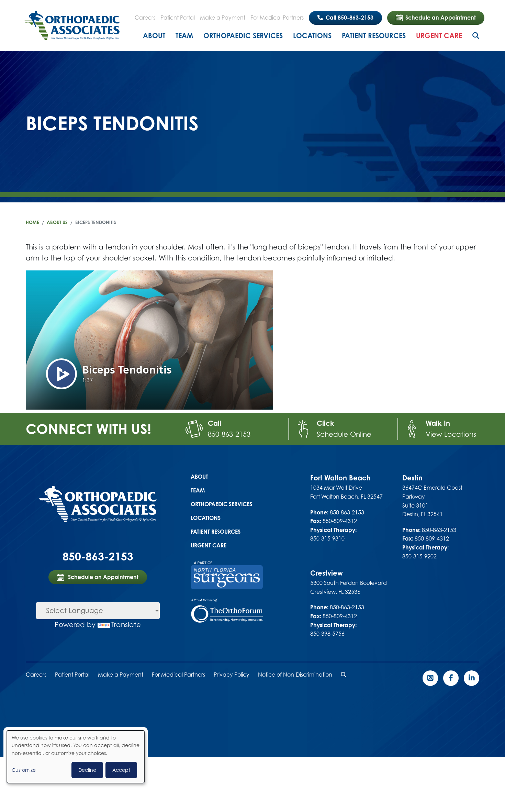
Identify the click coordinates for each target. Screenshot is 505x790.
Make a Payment (222, 17)
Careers (145, 17)
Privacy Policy (231, 674)
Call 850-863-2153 (348, 17)
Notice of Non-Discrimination (295, 674)
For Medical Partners (277, 17)
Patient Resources (374, 35)
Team (184, 35)
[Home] (72, 25)
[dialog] (75, 757)
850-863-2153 (229, 434)
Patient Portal (177, 17)
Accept (121, 770)
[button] (343, 674)
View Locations (451, 434)
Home (32, 222)
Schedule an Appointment (440, 17)
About (154, 35)
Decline (87, 770)
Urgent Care (439, 35)
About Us (57, 222)
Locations (312, 35)
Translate (126, 624)
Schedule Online (344, 434)
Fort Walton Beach (340, 478)
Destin (412, 478)
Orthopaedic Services (243, 35)
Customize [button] (24, 770)
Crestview (326, 573)
